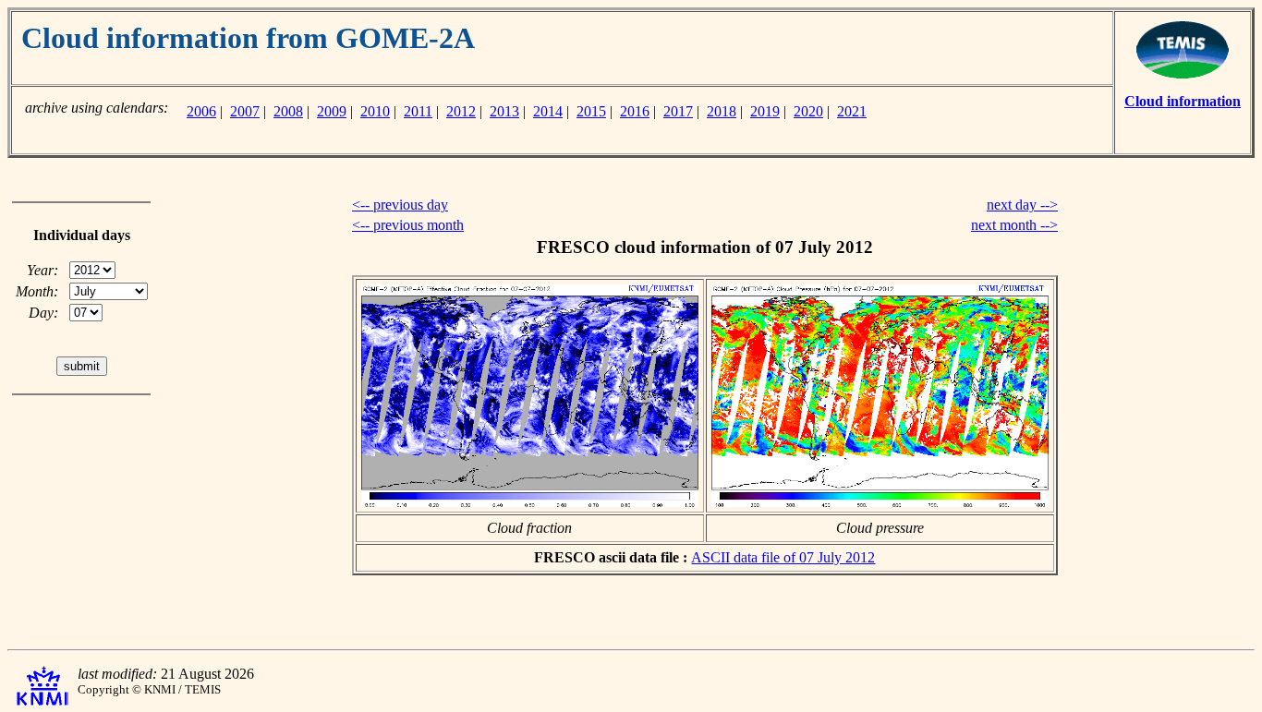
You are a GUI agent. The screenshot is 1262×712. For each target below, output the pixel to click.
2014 (548, 111)
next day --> (1022, 204)
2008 (288, 111)
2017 (678, 111)
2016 (634, 111)
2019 (765, 111)
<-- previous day (400, 204)
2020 (808, 111)
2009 (331, 111)
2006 (201, 111)
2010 (375, 111)
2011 (418, 111)
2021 (852, 111)
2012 (461, 111)
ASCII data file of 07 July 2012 (783, 557)
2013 (504, 111)
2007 (245, 111)
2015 (591, 111)
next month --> (1014, 225)
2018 (721, 111)
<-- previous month (408, 225)
